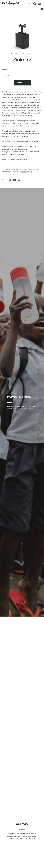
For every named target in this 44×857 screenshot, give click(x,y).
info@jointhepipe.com (26, 171)
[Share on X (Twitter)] (10, 180)
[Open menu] (39, 3)
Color (4, 70)
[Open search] (34, 4)
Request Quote (22, 82)
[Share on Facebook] (14, 180)
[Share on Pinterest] (19, 180)
